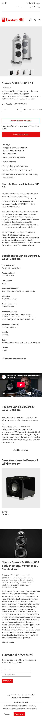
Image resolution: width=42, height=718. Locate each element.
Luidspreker (6, 87)
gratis (16, 166)
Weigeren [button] (7, 714)
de (6, 3)
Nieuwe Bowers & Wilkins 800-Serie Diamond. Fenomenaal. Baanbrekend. (21, 565)
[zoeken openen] (30, 19)
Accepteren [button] (19, 714)
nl (2, 3)
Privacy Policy (30, 695)
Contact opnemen (21, 7)
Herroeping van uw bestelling (21, 697)
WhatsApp (37, 7)
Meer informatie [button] (31, 708)
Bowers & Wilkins (20, 170)
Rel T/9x (5, 512)
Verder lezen (30, 99)
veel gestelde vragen (33, 3)
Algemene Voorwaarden (15, 695)
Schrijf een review (21, 450)
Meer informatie (8, 642)
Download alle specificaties (15, 358)
